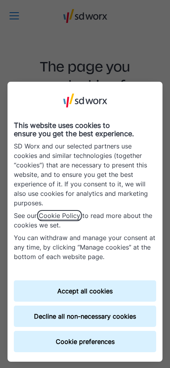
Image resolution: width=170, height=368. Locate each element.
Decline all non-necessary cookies (85, 316)
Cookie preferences (85, 341)
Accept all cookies (85, 291)
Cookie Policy (59, 216)
